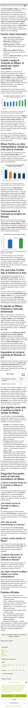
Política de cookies (9, 706)
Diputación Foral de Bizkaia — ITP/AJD (13, 621)
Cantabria (23, 207)
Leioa (16, 207)
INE (11, 257)
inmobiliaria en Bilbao (12, 634)
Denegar (14, 699)
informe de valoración (8, 463)
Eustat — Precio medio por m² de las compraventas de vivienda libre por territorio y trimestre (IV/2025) (15, 597)
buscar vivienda (7, 450)
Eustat (10, 253)
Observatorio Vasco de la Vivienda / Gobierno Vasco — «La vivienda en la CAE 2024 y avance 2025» (14, 606)
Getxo (11, 207)
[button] (26, 682)
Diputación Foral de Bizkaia (17, 368)
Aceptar (14, 695)
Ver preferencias (14, 703)
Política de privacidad (17, 706)
